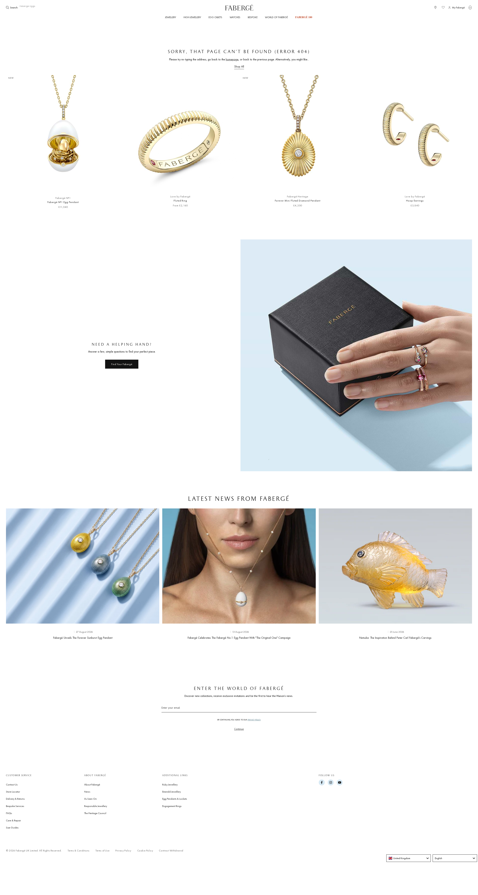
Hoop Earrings (414, 200)
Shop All (239, 66)
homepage (232, 59)
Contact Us (12, 784)
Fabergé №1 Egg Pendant (63, 202)
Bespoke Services (15, 806)
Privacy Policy (123, 850)
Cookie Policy (145, 850)
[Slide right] (463, 144)
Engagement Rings (171, 806)
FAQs (9, 813)
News (87, 791)
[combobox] (30, 7)
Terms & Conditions (78, 850)
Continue (239, 729)
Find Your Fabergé (121, 364)
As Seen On (90, 798)
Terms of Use (102, 850)
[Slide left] (15, 144)
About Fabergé (92, 784)
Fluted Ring (180, 200)
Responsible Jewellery (95, 806)
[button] (470, 7)
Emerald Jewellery (171, 791)
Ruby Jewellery (170, 784)
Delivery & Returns (15, 798)
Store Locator (13, 791)
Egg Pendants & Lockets (174, 798)
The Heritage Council (95, 813)
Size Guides (12, 827)
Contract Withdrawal (171, 850)
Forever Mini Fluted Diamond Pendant (297, 200)
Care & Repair (13, 820)
